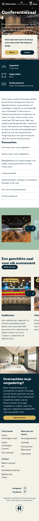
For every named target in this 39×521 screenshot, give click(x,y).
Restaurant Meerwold (26, 448)
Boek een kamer (19, 418)
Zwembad (26, 453)
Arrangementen (29, 438)
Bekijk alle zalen (9, 267)
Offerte (11, 52)
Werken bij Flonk (7, 476)
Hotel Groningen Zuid (9, 437)
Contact (27, 52)
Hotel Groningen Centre (7, 445)
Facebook (16, 492)
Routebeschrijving (10, 470)
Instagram (16, 488)
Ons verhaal (7, 452)
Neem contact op (9, 464)
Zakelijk (25, 442)
